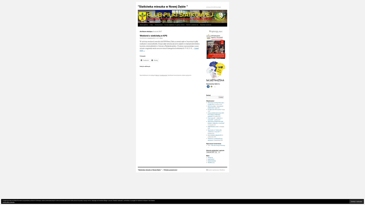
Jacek (161, 38)
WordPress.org (211, 162)
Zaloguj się (210, 157)
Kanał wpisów (211, 159)
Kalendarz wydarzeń (205, 25)
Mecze (157, 75)
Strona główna (144, 25)
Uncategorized (163, 75)
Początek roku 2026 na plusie (214, 109)
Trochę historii (159, 25)
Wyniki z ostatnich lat (192, 25)
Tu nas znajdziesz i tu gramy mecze (174, 25)
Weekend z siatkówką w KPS (153, 35)
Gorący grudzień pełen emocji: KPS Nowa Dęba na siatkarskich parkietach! (216, 114)
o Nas (151, 25)
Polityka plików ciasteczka (8, 202)
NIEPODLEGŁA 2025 (213, 126)
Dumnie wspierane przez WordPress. (216, 170)
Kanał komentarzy (212, 161)
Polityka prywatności (170, 170)
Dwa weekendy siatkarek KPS (215, 135)
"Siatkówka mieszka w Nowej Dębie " (163, 6)
